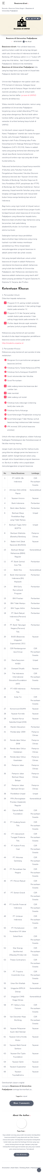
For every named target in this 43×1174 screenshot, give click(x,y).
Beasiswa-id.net (20, 3)
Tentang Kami (25, 1168)
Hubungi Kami (36, 1168)
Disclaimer (6, 1168)
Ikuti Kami (14, 1168)
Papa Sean (20, 1131)
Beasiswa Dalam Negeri (16, 8)
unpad (25, 1096)
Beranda (5, 8)
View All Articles (21, 1154)
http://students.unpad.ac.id (12, 343)
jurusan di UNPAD (28, 95)
